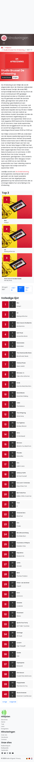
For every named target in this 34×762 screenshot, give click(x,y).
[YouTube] (13, 753)
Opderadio (4, 750)
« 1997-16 (13, 289)
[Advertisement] (17, 17)
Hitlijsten (8, 48)
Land (2, 726)
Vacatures (4, 737)
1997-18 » (27, 289)
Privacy (18, 758)
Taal (2, 724)
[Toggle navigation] (3, 43)
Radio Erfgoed (10, 758)
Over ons (4, 735)
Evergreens (4, 729)
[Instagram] (7, 753)
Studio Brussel (6, 77)
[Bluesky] (5, 753)
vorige (4, 702)
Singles (15, 77)
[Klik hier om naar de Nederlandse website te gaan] (31, 758)
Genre (3, 722)
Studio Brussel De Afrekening (14, 50)
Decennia (4, 720)
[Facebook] (2, 753)
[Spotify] (10, 753)
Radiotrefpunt (5, 746)
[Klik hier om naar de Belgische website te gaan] (27, 758)
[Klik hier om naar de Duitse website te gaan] (29, 758)
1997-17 (21, 289)
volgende (12, 702)
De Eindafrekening (22, 172)
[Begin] (2, 48)
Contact (4, 739)
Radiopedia (4, 748)
